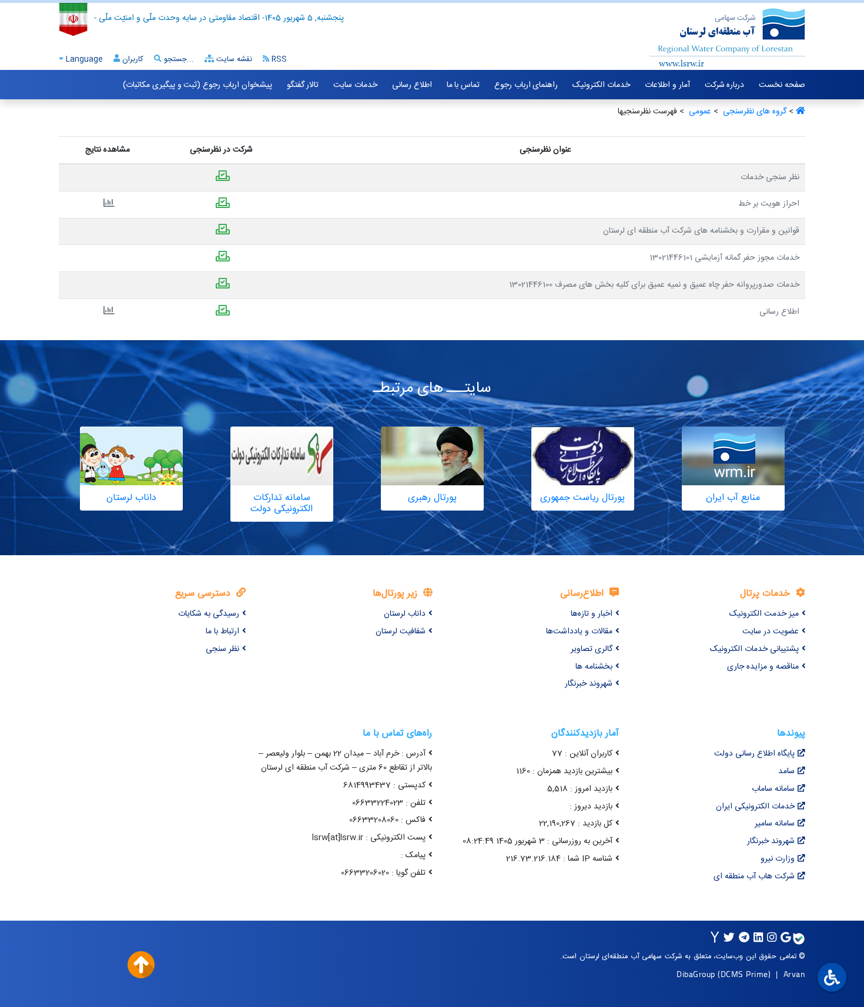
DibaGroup (696, 973)
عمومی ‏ (698, 112)
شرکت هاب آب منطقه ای (754, 877)
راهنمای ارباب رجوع (526, 85)
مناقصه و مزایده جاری (763, 667)
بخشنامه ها (593, 667)
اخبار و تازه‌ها (591, 614)
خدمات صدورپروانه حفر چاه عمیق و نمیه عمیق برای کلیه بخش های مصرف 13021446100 (654, 285)
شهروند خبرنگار (588, 684)
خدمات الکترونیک (601, 85)
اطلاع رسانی (412, 85)
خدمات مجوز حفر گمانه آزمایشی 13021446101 (724, 258)
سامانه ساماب (773, 789)
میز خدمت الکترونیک (764, 614)
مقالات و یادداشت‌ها (579, 632)
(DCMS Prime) (744, 973)
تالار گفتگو (303, 85)
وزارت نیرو (778, 859)
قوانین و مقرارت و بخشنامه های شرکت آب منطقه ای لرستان (701, 231)
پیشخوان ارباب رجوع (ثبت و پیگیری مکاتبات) (197, 85)
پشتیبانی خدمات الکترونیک (754, 649)
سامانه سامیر (775, 824)
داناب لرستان (405, 614)
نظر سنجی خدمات (770, 177)
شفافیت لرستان (401, 632)
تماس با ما (463, 85)
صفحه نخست (782, 85)
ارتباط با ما (222, 632)
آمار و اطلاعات (667, 85)
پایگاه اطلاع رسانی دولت (754, 754)
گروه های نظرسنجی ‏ (753, 112)
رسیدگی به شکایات (208, 614)
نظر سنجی (222, 649)
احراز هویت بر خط (768, 204)
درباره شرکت (725, 85)
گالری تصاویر (591, 649)
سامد (786, 771)
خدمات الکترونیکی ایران (755, 807)
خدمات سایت (355, 85)
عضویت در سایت (770, 632)
